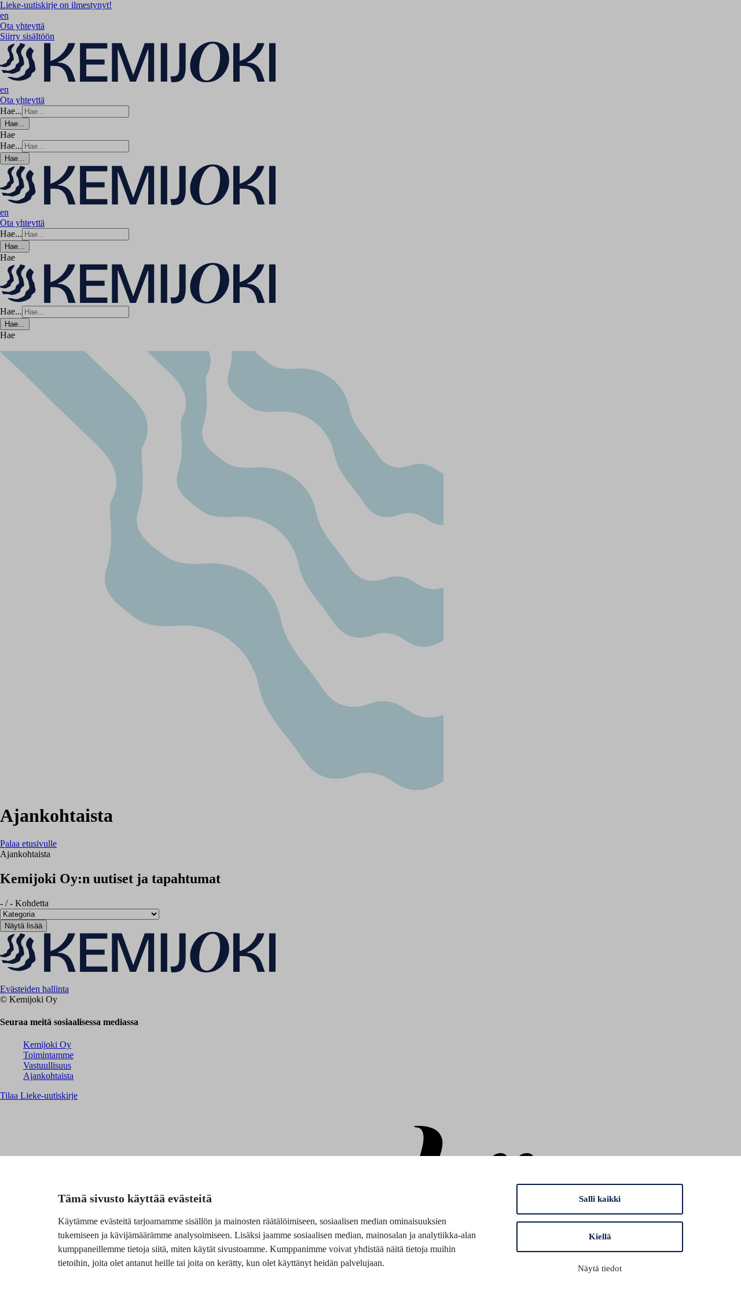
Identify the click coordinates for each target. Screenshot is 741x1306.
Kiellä (600, 1236)
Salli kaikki (600, 1198)
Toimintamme (48, 1055)
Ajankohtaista (48, 1076)
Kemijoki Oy (47, 1044)
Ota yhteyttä (22, 26)
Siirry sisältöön (27, 36)
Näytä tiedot (600, 1268)
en (4, 15)
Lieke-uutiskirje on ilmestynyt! (56, 5)
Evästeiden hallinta (34, 989)
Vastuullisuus (47, 1065)
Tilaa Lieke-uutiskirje (39, 1095)
